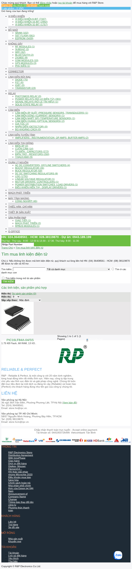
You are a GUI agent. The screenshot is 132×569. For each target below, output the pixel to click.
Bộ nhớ (13, 30)
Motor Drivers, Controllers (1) (37, 181)
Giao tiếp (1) (23, 220)
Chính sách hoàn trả (19, 482)
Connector (16, 71)
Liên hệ (12, 521)
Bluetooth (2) (24, 54)
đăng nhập (46, 2)
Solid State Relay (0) (28, 104)
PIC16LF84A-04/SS (20, 340)
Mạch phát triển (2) (28, 223)
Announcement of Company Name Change (18, 496)
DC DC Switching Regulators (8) (36, 173)
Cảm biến (14, 110)
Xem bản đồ (69, 402)
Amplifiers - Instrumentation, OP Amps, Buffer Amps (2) (52, 137)
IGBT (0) (20, 85)
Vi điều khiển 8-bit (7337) (30, 19)
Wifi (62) (20, 52)
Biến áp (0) (21, 146)
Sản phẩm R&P (17, 217)
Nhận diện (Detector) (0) (31, 126)
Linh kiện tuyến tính (21, 134)
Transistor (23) (25, 88)
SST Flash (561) (25, 35)
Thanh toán (43, 5)
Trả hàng (13, 524)
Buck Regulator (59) (28, 170)
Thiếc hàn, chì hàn (20, 206)
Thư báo (13, 561)
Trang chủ (6, 5)
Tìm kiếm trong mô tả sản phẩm (23, 278)
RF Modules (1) (25, 46)
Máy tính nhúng (18, 198)
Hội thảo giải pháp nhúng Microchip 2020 (20, 473)
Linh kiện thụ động (21, 143)
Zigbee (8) (21, 57)
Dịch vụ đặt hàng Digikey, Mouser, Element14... (17, 466)
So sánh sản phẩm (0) (24, 293)
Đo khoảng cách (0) (28, 129)
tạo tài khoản (65, 2)
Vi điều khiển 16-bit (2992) (31, 21)
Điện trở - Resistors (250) (32, 154)
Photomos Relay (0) (28, 96)
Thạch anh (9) (24, 157)
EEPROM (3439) (24, 38)
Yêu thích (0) (19, 5)
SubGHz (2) (22, 49)
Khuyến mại (14, 541)
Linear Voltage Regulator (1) (35, 179)
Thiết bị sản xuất (19, 212)
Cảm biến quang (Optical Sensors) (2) (40, 121)
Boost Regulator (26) (29, 168)
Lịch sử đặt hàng (17, 555)
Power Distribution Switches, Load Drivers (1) (46, 184)
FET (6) (19, 82)
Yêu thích (13, 558)
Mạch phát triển (19, 192)
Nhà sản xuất (15, 538)
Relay (12, 93)
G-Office (14, 231)
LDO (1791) (21, 176)
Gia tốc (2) (22, 123)
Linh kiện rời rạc (19, 77)
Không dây (15, 43)
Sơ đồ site (13, 527)
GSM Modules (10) (26, 60)
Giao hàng (14, 460)
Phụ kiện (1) (22, 66)
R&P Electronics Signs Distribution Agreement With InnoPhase (20, 455)
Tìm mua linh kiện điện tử (29, 247)
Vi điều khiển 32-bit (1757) (31, 24)
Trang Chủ (7, 247)
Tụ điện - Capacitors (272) (32, 151)
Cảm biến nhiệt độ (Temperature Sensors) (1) (45, 118)
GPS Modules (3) (25, 63)
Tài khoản (31, 5)
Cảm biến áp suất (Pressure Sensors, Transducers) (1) (51, 112)
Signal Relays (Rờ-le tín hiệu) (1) (36, 101)
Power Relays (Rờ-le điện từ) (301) (38, 99)
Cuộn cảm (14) (24, 148)
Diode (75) (21, 79)
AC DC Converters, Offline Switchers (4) (42, 165)
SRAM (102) (22, 32)
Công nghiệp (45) (26, 201)
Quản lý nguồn (18, 162)
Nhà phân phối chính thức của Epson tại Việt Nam (20, 488)
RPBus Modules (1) (27, 226)
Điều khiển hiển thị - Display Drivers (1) (41, 187)
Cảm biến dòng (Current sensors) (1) (40, 115)
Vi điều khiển (16, 16)
